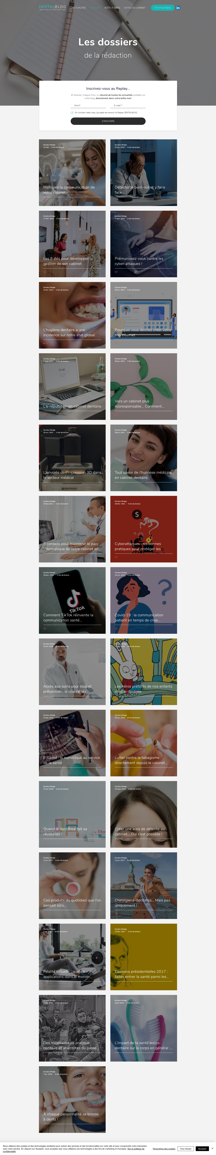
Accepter (202, 1148)
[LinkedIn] (178, 8)
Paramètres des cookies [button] (164, 1148)
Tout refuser (185, 1148)
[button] (112, 7)
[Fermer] (212, 1149)
